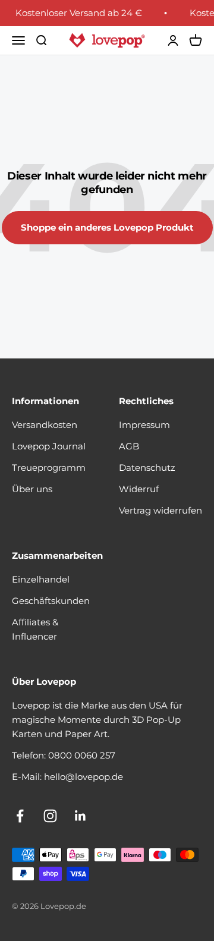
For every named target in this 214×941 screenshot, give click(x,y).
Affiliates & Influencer (35, 629)
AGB (129, 446)
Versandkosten (44, 424)
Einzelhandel (41, 579)
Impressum (144, 424)
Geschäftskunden (51, 600)
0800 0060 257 (81, 755)
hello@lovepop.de (83, 776)
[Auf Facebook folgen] (20, 816)
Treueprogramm (49, 467)
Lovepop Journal (49, 446)
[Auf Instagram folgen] (50, 816)
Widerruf (139, 489)
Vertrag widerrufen (160, 510)
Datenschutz (147, 467)
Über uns (32, 489)
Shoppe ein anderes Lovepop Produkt (107, 227)
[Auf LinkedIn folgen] (81, 816)
